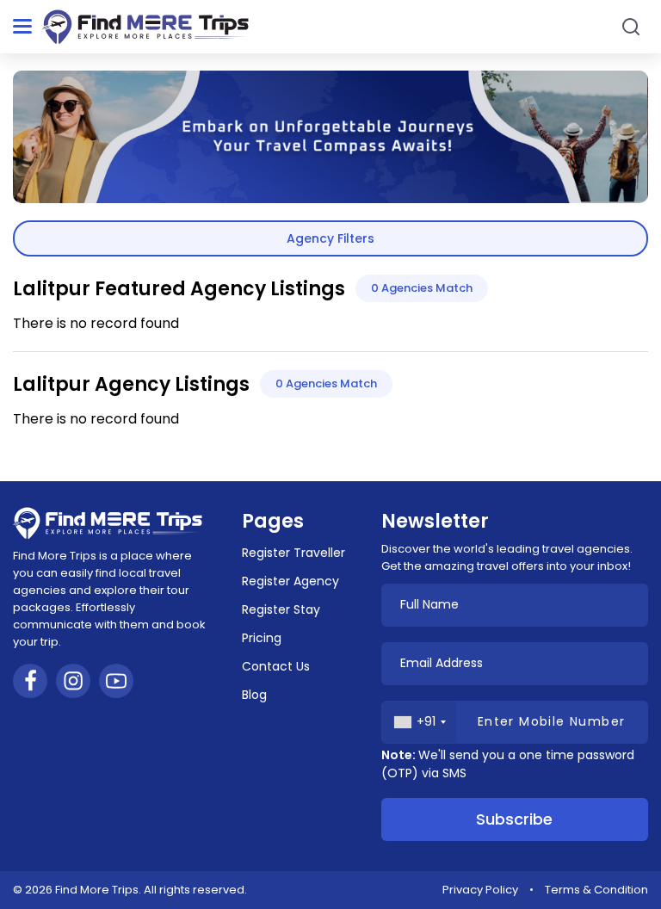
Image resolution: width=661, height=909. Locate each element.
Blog (254, 694)
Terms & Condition (596, 889)
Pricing (261, 637)
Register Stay (281, 609)
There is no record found (96, 323)
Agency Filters (330, 238)
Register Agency (290, 581)
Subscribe (514, 819)
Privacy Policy (480, 889)
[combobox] (419, 722)
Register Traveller (293, 552)
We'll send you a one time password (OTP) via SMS (507, 764)
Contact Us (276, 666)
